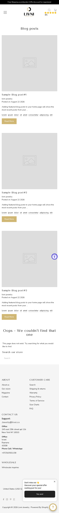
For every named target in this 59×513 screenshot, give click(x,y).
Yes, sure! (39, 494)
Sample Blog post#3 (14, 290)
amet (25, 115)
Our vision (6, 389)
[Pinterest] (10, 499)
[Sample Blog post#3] (29, 285)
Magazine (6, 392)
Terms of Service (37, 400)
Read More (9, 121)
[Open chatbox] (53, 507)
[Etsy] (14, 499)
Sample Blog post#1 (14, 94)
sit (21, 115)
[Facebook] (3, 499)
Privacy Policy (35, 396)
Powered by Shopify (39, 507)
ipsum (10, 115)
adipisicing (44, 115)
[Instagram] (7, 499)
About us (5, 385)
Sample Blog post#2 (14, 192)
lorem (4, 115)
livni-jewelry (23, 507)
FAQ (31, 408)
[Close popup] (54, 482)
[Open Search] (49, 10)
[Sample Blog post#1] (29, 89)
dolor (16, 115)
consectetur (33, 115)
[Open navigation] (8, 12)
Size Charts (34, 404)
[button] (50, 13)
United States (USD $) (13, 489)
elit (51, 115)
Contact (5, 396)
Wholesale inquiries (10, 467)
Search (33, 385)
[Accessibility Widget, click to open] (54, 256)
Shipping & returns (38, 389)
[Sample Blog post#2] (29, 187)
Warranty (33, 392)
